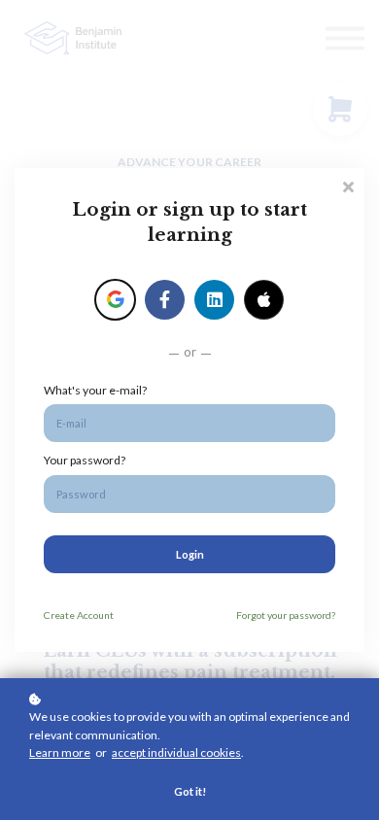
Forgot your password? (285, 615)
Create (79, 615)
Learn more (59, 752)
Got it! (190, 791)
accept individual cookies (176, 752)
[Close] (348, 185)
